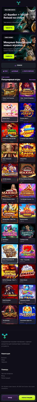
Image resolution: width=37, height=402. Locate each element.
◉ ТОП (5, 71)
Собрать (9, 56)
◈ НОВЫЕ (15, 71)
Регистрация (5, 378)
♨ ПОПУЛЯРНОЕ (28, 71)
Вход (3, 376)
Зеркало (4, 362)
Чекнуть (9, 28)
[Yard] (18, 3)
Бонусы (4, 357)
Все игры (32, 79)
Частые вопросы (7, 373)
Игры (3, 360)
